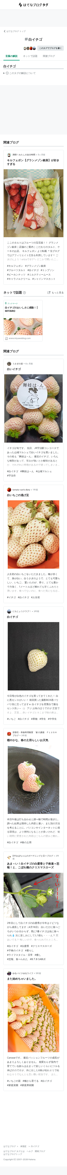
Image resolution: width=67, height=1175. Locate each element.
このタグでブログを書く (50, 48)
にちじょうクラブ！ (22, 611)
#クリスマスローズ (41, 945)
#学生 (43, 718)
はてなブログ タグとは (14, 1151)
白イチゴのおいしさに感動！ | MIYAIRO (21, 309)
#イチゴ (11, 597)
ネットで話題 (30, 55)
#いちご (11, 718)
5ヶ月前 (41, 154)
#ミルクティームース (39, 274)
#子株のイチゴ (15, 950)
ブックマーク (11, 303)
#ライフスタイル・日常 (20, 954)
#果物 (34, 718)
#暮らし (29, 950)
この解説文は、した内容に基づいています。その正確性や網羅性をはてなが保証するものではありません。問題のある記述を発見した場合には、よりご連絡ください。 (19, 74)
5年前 (38, 973)
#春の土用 (25, 842)
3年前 (36, 611)
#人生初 (35, 597)
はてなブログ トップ (16, 31)
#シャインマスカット (43, 278)
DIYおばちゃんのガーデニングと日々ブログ (33, 855)
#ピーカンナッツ (16, 274)
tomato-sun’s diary (21, 489)
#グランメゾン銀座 (35, 265)
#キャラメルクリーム (18, 278)
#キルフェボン (15, 265)
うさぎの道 (18, 363)
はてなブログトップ (12, 1154)
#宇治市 (11, 475)
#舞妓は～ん (27, 471)
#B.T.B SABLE (38, 959)
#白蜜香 (24, 945)
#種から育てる (31, 1080)
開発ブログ (40, 1151)
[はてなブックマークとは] (24, 292)
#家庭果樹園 (27, 1085)
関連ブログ (49, 55)
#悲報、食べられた (17, 959)
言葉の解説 (11, 55)
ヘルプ (30, 1151)
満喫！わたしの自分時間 (24, 154)
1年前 (35, 489)
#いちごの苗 (14, 1080)
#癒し (38, 954)
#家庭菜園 (12, 1085)
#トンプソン (47, 270)
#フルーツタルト (16, 270)
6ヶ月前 (29, 363)
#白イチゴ (33, 270)
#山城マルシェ (44, 471)
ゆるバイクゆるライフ (23, 973)
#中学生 (52, 718)
